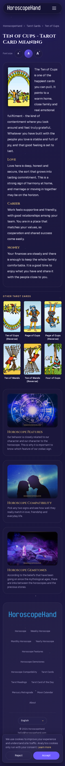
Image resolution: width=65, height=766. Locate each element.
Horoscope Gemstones (32, 662)
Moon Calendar (45, 692)
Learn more (44, 747)
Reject (19, 755)
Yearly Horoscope (45, 641)
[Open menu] (54, 8)
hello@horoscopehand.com (32, 733)
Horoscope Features (32, 651)
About (32, 703)
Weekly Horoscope (40, 631)
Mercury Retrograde (22, 692)
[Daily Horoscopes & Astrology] (23, 8)
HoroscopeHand (12, 26)
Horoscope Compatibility (24, 672)
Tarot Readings (19, 682)
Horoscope (20, 631)
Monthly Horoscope (21, 641)
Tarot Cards (34, 26)
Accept (46, 755)
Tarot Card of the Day (42, 682)
